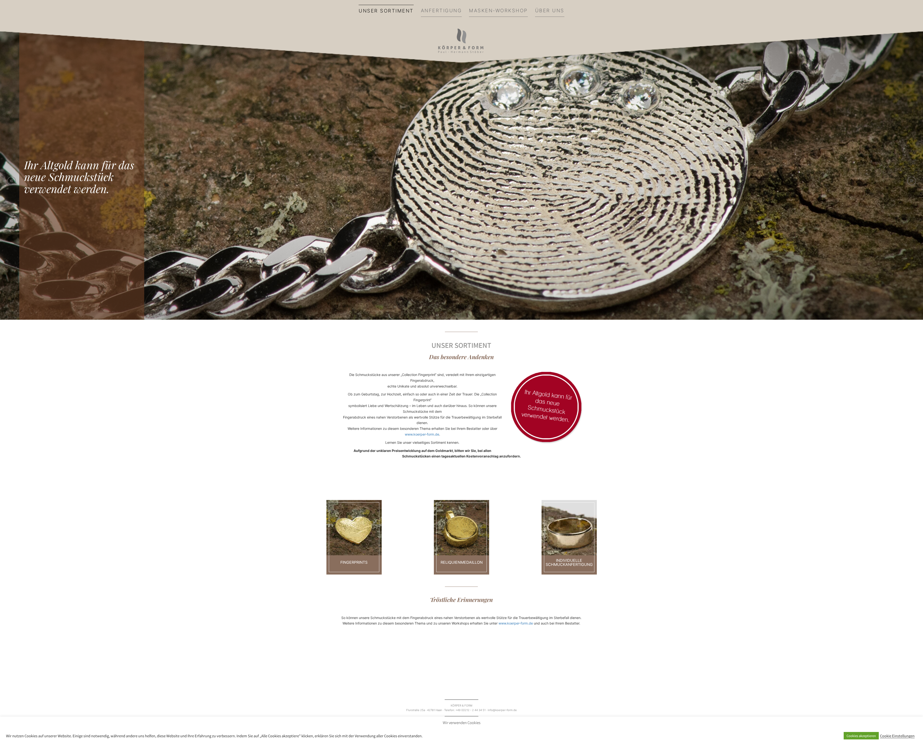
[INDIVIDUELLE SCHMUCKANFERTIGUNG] (569, 527)
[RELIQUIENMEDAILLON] (461, 527)
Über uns (549, 10)
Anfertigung (441, 10)
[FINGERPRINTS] (354, 527)
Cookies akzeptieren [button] (861, 735)
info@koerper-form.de (502, 710)
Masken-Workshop (498, 10)
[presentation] (11, 181)
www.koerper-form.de (422, 434)
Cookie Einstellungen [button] (897, 736)
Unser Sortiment (386, 11)
